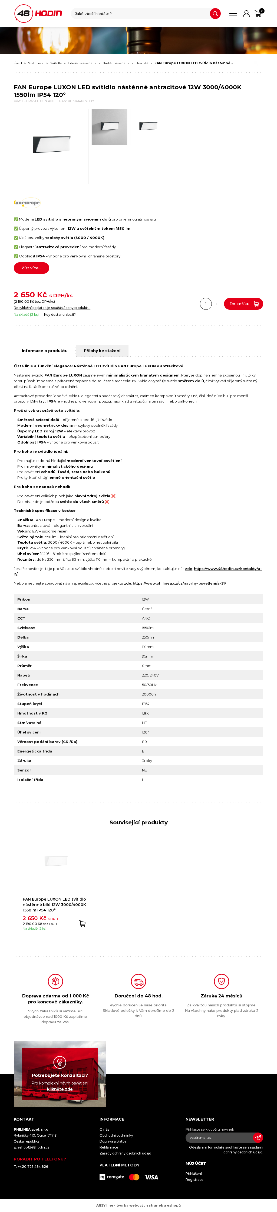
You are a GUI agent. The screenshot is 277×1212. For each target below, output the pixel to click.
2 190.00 (22, 301)
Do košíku (239, 303)
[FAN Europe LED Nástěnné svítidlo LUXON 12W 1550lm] (51, 146)
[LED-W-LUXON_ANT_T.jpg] (109, 127)
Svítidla (56, 63)
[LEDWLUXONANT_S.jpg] (148, 127)
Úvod (18, 63)
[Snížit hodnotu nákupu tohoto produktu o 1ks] (195, 304)
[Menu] (233, 13)
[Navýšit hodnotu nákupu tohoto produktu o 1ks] (217, 304)
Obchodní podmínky (116, 1135)
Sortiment (36, 63)
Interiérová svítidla (82, 63)
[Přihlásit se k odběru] (258, 1138)
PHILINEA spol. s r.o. (38, 13)
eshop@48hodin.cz (34, 1147)
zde (188, 568)
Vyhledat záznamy (215, 13)
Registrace (194, 1180)
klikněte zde (60, 1088)
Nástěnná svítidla (116, 63)
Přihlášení (194, 1174)
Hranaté (142, 63)
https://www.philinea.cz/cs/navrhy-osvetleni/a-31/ (179, 583)
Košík (262, 10)
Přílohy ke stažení (102, 350)
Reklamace (109, 1147)
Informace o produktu (45, 350)
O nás (104, 1129)
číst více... (31, 268)
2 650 (24, 294)
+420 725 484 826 (33, 1167)
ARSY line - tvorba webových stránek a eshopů (138, 1205)
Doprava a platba (113, 1141)
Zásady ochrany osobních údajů (125, 1153)
